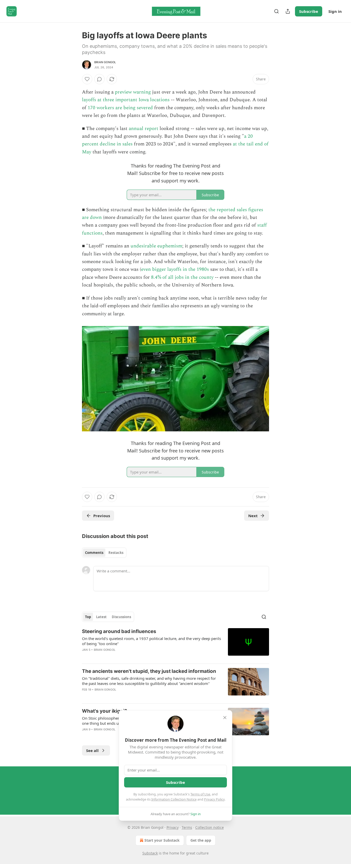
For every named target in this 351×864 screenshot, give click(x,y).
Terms (187, 827)
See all (92, 750)
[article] (175, 644)
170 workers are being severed (120, 108)
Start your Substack (162, 840)
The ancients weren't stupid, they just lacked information (149, 671)
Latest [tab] (101, 617)
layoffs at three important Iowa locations (126, 100)
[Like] (87, 79)
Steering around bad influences (119, 631)
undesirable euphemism (156, 246)
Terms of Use (200, 794)
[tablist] (104, 552)
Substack (150, 853)
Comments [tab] (94, 552)
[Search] (276, 11)
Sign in (335, 11)
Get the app (200, 840)
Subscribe (308, 11)
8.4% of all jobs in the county (182, 277)
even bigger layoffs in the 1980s (175, 269)
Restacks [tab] (115, 552)
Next (253, 515)
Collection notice (209, 827)
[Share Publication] (288, 11)
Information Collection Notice (174, 799)
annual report (143, 128)
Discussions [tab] (121, 617)
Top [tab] (88, 617)
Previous (101, 515)
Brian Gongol (105, 62)
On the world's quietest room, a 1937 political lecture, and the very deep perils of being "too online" (151, 641)
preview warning (133, 92)
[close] (225, 717)
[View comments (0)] (99, 79)
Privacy (173, 827)
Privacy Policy (214, 799)
